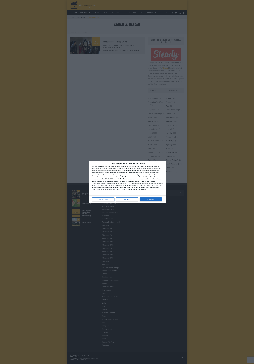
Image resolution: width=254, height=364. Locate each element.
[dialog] (127, 182)
